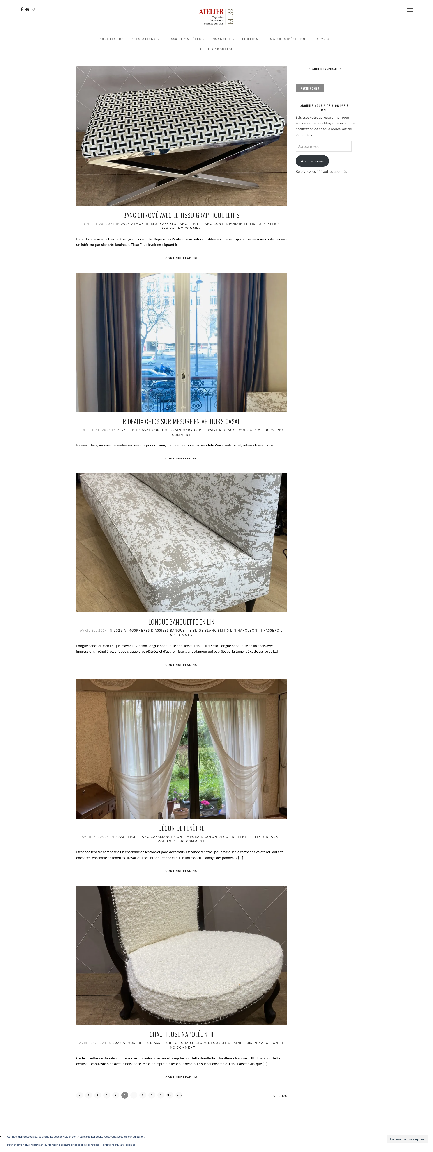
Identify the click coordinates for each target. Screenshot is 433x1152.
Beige (194, 223)
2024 (125, 223)
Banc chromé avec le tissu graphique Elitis (181, 215)
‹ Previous (79, 1096)
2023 (118, 630)
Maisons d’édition (287, 39)
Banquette (181, 630)
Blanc (206, 223)
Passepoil (273, 630)
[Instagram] (33, 10)
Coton (211, 836)
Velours (266, 430)
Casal (145, 430)
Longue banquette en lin (181, 621)
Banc (182, 223)
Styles (323, 39)
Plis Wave (208, 430)
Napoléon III (250, 630)
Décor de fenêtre (181, 828)
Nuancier (222, 39)
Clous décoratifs (213, 1043)
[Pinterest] (27, 10)
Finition (250, 39)
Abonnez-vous (312, 161)
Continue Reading (181, 258)
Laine (237, 1043)
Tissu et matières (184, 39)
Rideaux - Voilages (238, 430)
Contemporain (228, 223)
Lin (233, 630)
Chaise (187, 1043)
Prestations (143, 39)
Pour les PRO (111, 39)
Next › (170, 1096)
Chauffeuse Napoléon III (182, 1034)
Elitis (249, 223)
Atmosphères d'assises (153, 223)
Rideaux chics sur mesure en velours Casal (181, 421)
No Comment (190, 228)
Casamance (162, 836)
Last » (178, 1095)
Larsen (250, 1043)
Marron (190, 430)
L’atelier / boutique (216, 49)
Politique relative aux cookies (118, 1144)
